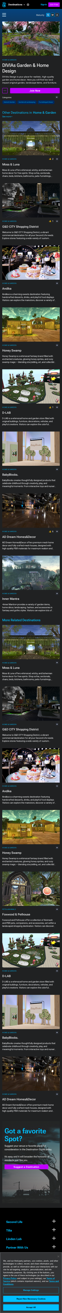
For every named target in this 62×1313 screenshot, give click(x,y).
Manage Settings (31, 1290)
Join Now (34, 90)
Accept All (31, 1307)
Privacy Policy (10, 1278)
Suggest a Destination (26, 1167)
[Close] (58, 1256)
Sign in (44, 4)
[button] (17, 5)
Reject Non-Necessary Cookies (31, 1299)
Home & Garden (9, 60)
